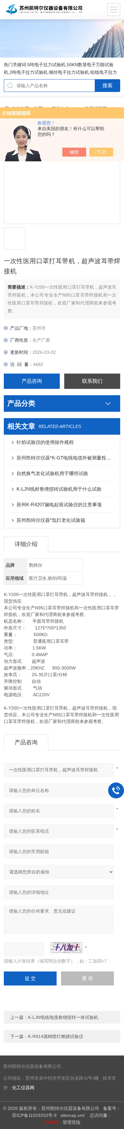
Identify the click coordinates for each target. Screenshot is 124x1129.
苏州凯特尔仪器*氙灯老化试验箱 (51, 520)
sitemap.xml (72, 1115)
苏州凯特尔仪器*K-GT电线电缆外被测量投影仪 (65, 457)
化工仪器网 (23, 1087)
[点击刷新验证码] (66, 947)
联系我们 (92, 381)
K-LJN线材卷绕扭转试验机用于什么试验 (59, 489)
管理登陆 (71, 1122)
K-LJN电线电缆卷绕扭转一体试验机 (63, 1017)
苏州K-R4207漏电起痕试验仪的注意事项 (59, 504)
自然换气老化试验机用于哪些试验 (52, 473)
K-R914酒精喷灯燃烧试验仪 (55, 1036)
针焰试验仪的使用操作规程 (45, 442)
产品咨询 (32, 381)
